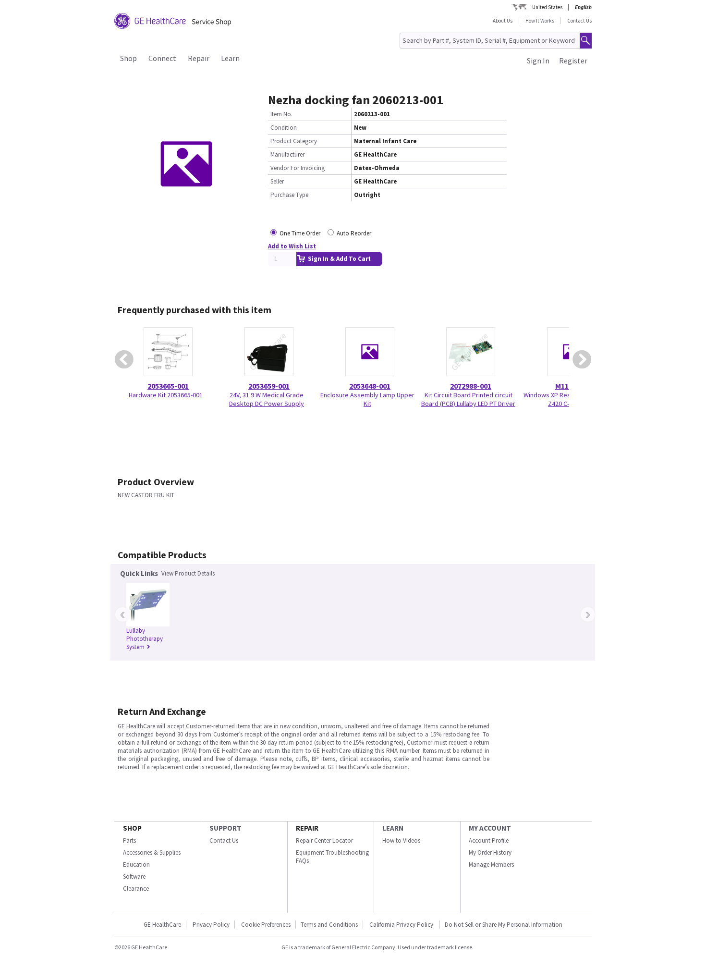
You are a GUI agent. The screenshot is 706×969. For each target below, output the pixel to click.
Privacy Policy (211, 924)
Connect (162, 58)
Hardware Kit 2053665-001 (166, 395)
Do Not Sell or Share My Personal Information (503, 924)
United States (547, 7)
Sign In (538, 60)
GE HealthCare (162, 924)
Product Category (293, 141)
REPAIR (307, 828)
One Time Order (300, 233)
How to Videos (401, 840)
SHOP (132, 828)
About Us (502, 20)
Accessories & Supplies (152, 852)
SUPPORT (225, 828)
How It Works (539, 20)
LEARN (392, 828)
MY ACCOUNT (490, 828)
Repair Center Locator (324, 840)
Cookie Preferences (266, 924)
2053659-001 (269, 386)
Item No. (281, 114)
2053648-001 (369, 386)
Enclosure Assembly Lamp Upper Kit (367, 399)
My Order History (490, 852)
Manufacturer (287, 154)
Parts (129, 840)
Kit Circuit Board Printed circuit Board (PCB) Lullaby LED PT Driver (468, 399)
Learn (230, 58)
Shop (128, 58)
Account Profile (489, 840)
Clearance (136, 888)
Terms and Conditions (329, 924)
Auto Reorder (354, 233)
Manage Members (491, 864)
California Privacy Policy (402, 924)
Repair (198, 58)
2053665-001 (168, 386)
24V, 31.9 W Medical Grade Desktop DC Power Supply (266, 399)
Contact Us (579, 20)
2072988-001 (470, 386)
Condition (283, 127)
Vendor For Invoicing (297, 168)
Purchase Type (289, 195)
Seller (277, 181)
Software (134, 876)
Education (136, 864)
